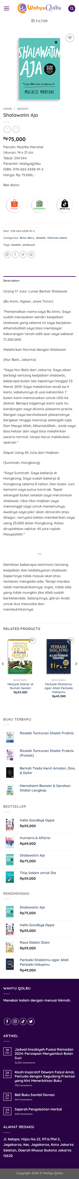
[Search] (71, 8)
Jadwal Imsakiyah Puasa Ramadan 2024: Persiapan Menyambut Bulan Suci (44, 1053)
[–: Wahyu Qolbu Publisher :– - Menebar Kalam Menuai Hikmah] (39, 8)
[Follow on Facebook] (7, 1021)
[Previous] (3, 672)
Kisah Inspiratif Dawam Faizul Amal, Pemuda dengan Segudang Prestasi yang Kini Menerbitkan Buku (45, 1076)
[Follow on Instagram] (15, 1021)
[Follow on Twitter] (31, 1021)
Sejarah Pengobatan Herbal (38, 1109)
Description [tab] (11, 280)
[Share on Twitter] (23, 254)
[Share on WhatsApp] (7, 254)
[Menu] (6, 8)
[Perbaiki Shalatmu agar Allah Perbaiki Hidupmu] (59, 656)
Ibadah (22, 108)
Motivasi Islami (57, 237)
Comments (25, 1062)
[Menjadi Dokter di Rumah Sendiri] (20, 656)
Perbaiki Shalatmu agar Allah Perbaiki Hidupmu (59, 688)
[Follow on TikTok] (23, 1021)
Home (7, 108)
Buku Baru (27, 237)
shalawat (29, 244)
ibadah (16, 244)
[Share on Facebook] (15, 254)
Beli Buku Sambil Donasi (35, 1095)
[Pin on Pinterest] (31, 254)
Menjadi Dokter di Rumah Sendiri (20, 686)
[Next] (76, 672)
